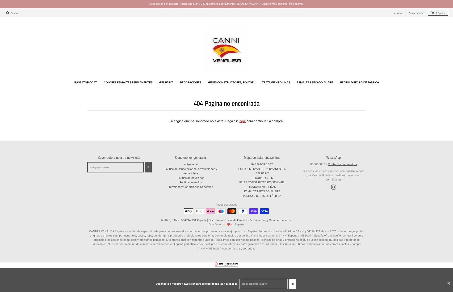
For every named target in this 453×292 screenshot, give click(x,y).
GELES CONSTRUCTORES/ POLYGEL (262, 182)
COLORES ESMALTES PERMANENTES (262, 169)
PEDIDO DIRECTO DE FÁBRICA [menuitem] (359, 82)
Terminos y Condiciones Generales (191, 187)
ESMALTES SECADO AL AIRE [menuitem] (315, 82)
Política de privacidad (190, 178)
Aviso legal (191, 164)
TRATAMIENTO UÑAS (262, 187)
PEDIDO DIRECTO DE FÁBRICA (262, 196)
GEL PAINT (262, 173)
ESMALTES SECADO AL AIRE (262, 191)
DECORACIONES (262, 178)
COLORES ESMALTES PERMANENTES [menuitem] (128, 82)
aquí (242, 121)
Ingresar (398, 13)
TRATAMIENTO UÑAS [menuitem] (276, 82)
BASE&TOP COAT (262, 164)
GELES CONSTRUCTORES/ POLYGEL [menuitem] (231, 82)
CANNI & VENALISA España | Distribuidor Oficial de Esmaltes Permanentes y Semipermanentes (232, 220)
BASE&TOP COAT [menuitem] (85, 82)
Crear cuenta (416, 13)
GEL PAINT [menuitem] (166, 82)
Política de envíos (191, 182)
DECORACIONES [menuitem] (190, 82)
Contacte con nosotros (342, 164)
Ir (292, 283)
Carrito (440, 13)
